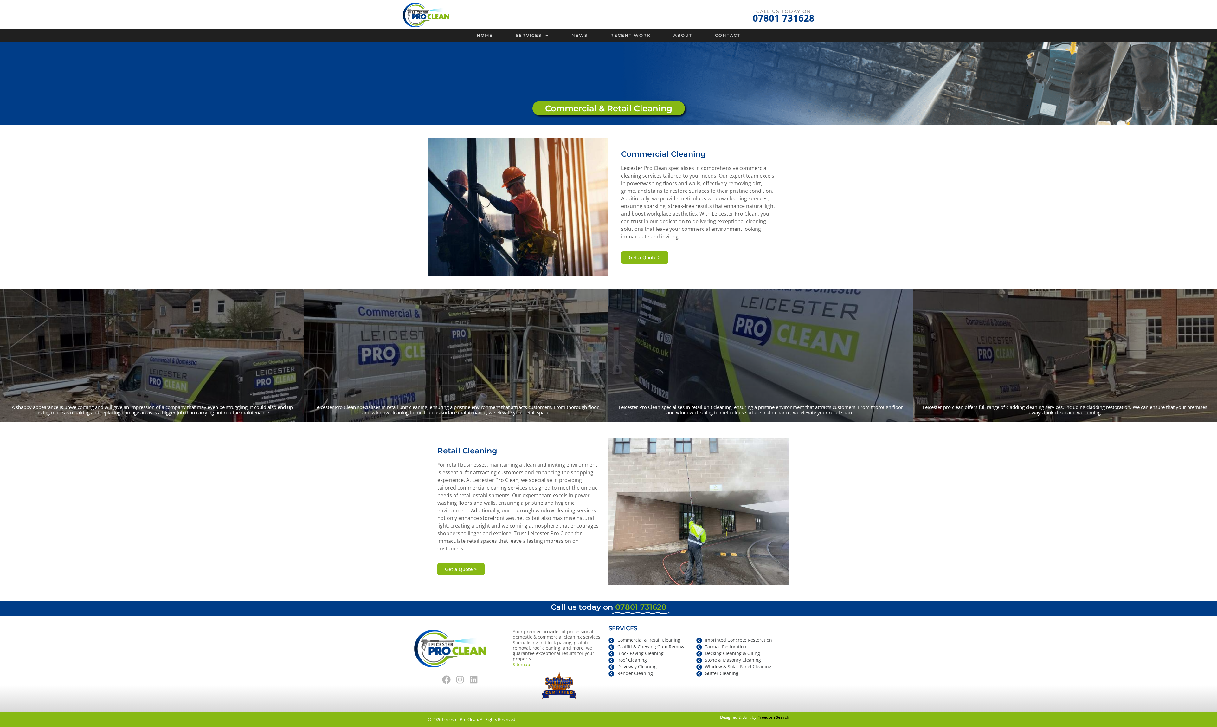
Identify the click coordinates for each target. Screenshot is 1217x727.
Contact (727, 35)
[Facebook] (447, 680)
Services (529, 35)
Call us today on (783, 11)
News (579, 35)
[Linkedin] (473, 680)
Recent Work (630, 35)
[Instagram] (460, 680)
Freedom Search (773, 717)
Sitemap (521, 664)
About (682, 35)
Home (485, 35)
